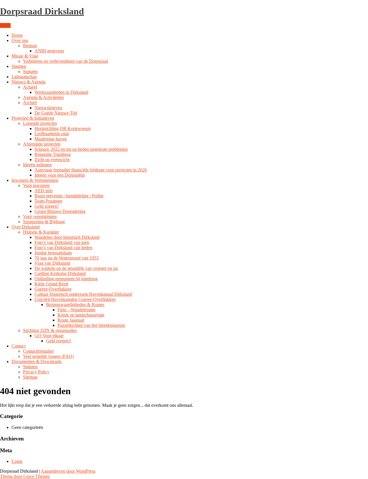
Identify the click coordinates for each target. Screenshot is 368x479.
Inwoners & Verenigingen (35, 180)
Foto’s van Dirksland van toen (61, 242)
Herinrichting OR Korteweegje (62, 128)
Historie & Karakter (41, 232)
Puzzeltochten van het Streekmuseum (91, 325)
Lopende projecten (40, 123)
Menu (5, 25)
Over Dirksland (26, 226)
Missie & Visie (25, 56)
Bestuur (30, 45)
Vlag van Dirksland (52, 263)
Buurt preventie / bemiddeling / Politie (68, 195)
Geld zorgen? (46, 206)
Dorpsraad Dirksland (42, 11)
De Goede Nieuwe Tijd (55, 112)
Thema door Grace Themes (25, 476)
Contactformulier (38, 351)
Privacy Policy (36, 371)
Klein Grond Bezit (51, 283)
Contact (19, 345)
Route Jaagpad (70, 320)
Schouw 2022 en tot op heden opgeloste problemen (81, 149)
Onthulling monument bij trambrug (66, 278)
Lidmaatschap (24, 76)
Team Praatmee (48, 201)
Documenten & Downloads (37, 361)
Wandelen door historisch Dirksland (66, 237)
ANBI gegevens (49, 50)
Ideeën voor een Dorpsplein (59, 175)
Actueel (30, 87)
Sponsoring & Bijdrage (44, 221)
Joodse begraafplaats (53, 252)
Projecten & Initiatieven (33, 118)
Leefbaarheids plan (51, 133)
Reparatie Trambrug (52, 154)
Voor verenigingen (40, 216)
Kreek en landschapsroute (80, 314)
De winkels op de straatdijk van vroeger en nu (76, 268)
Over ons (20, 40)
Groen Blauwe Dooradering (59, 211)
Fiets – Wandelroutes (76, 309)
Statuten (19, 66)
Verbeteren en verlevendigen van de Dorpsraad (65, 61)
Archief (30, 102)
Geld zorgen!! (58, 340)
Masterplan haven (50, 138)
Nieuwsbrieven (48, 107)
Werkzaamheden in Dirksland (61, 92)
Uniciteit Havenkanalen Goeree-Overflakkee (75, 299)
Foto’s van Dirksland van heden (63, 247)
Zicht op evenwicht (52, 159)
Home (17, 35)
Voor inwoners (36, 185)
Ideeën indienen (37, 164)
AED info (43, 190)
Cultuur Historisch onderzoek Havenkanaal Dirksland (83, 294)
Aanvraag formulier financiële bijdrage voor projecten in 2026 (90, 169)
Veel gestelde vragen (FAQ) (48, 356)
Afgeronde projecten (41, 144)
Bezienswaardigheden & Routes (75, 304)
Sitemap (30, 377)
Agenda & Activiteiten (43, 97)
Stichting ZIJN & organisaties (50, 330)
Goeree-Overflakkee (53, 289)
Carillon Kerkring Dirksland (60, 273)
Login (17, 461)
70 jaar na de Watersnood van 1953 (66, 257)
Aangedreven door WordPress (68, 471)
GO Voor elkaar (49, 335)
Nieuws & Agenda (28, 81)
